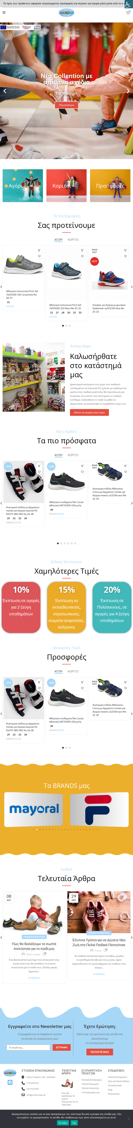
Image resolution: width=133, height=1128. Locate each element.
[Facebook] (10, 1082)
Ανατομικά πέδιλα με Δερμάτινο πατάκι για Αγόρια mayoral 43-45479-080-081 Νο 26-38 (22, 510)
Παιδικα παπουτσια (34, 937)
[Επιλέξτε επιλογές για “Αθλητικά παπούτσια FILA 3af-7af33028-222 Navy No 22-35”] (82, 250)
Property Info (69, 1108)
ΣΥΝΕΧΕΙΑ (34, 978)
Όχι (74, 1122)
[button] (63, 156)
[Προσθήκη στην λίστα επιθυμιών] (39, 256)
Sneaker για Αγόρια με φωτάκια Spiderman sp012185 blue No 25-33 (108, 308)
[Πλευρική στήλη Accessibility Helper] (129, 4)
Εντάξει (63, 1122)
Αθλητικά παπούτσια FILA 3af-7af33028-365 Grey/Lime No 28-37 (22, 294)
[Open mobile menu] (4, 12)
